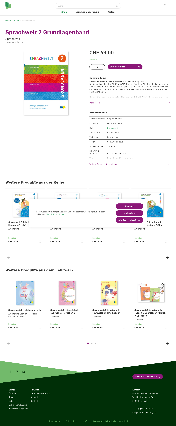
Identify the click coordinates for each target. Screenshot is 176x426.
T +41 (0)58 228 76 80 (142, 409)
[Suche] (117, 6)
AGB (85, 421)
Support (34, 397)
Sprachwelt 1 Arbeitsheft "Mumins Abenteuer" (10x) (148, 223)
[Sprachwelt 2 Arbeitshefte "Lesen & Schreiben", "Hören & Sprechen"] (151, 293)
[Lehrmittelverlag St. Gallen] (15, 7)
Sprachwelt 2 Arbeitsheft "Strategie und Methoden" (106, 311)
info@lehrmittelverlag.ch (144, 412)
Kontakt (34, 401)
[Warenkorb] (169, 5)
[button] (130, 103)
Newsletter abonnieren (146, 376)
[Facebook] (10, 371)
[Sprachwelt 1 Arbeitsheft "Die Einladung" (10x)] (25, 205)
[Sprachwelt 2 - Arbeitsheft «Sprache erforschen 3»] (67, 293)
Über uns (13, 393)
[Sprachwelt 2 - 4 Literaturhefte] (25, 293)
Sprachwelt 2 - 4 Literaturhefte (24, 310)
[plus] (102, 66)
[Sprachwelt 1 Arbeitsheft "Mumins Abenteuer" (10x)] (151, 205)
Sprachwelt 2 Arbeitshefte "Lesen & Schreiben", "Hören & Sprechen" (150, 313)
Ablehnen (129, 206)
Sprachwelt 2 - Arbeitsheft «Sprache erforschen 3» (64, 311)
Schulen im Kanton (18, 405)
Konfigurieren (129, 213)
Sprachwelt (112, 128)
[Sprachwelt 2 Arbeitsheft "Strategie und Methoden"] (109, 293)
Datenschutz (71, 421)
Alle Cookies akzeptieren (129, 220)
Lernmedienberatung (40, 393)
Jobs (11, 401)
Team (11, 397)
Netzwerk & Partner (18, 409)
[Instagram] (17, 371)
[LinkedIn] (23, 371)
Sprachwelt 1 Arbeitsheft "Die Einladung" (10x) (24, 223)
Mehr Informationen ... (56, 214)
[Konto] (165, 5)
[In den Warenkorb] (40, 241)
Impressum (54, 421)
